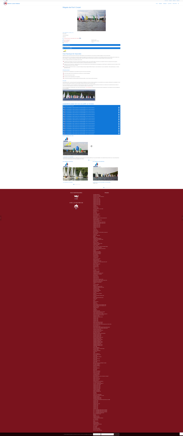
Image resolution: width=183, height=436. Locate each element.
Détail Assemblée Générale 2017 (98, 337)
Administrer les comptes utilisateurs (98, 196)
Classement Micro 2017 (96, 227)
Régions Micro (95, 237)
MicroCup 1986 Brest (96, 347)
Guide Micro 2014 (96, 255)
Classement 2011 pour (71, 133)
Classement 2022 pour (71, 114)
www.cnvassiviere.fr (89, 87)
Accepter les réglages (97, 434)
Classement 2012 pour (71, 132)
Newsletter (170, 0)
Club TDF (94, 228)
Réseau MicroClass (96, 259)
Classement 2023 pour (71, 112)
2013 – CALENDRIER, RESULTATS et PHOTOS (100, 410)
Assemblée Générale (96, 396)
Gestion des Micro (96, 380)
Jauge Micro (95, 234)
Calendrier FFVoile (96, 197)
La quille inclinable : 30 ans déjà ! (98, 208)
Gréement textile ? (96, 349)
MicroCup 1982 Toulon (96, 358)
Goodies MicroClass (96, 288)
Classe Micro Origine (96, 244)
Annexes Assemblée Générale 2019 (98, 295)
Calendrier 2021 (95, 402)
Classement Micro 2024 (96, 386)
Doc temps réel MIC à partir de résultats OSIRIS (100, 246)
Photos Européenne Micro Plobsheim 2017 (99, 305)
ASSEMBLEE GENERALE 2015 (97, 341)
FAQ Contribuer (95, 233)
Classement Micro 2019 (96, 202)
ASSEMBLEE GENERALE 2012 (97, 345)
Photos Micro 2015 (96, 249)
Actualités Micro (95, 240)
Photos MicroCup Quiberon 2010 (98, 279)
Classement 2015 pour (71, 126)
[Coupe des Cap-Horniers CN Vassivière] (0, 218)
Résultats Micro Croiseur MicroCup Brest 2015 (100, 280)
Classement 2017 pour (71, 123)
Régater (94, 236)
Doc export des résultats (97, 253)
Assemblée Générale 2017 (97, 336)
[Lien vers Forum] (7, 0)
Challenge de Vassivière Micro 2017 (98, 287)
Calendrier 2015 (95, 408)
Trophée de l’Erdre (96, 291)
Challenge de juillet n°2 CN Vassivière (71, 182)
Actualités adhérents (96, 194)
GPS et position (95, 254)
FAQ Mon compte (96, 207)
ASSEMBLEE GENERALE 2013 (97, 344)
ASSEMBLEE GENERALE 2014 (97, 342)
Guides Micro (95, 298)
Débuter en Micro (96, 231)
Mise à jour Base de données (97, 430)
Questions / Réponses (96, 235)
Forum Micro (166, 0)
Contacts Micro (95, 230)
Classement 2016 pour (71, 125)
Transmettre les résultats (97, 290)
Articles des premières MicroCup (98, 330)
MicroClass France (96, 210)
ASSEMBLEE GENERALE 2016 (97, 339)
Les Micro (94, 299)
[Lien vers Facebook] (4, 0)
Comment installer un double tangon (98, 348)
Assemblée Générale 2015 (97, 340)
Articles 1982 (95, 357)
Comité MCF (95, 229)
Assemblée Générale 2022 (97, 397)
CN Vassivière (68, 48)
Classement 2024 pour (71, 111)
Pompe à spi (95, 351)
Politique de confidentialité (97, 394)
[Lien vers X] (5, 0)
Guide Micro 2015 (95, 256)
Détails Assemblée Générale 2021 (98, 297)
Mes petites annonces (96, 332)
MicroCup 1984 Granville (97, 354)
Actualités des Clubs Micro (97, 260)
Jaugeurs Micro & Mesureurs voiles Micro (99, 248)
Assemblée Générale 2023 (97, 398)
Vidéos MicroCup (95, 307)
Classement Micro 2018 (96, 201)
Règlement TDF (95, 285)
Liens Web (94, 292)
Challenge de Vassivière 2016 (97, 243)
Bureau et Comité (96, 242)
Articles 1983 (95, 355)
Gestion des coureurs (96, 379)
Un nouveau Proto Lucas (97, 382)
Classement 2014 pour (71, 128)
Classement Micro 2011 (96, 198)
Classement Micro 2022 (96, 204)
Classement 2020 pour (71, 118)
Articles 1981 (95, 359)
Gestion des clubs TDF (96, 378)
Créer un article (95, 245)
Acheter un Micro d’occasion (97, 293)
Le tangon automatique (96, 350)
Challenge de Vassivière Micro (97, 286)
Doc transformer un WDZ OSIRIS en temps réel (100, 232)
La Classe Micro (95, 257)
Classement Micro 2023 (96, 385)
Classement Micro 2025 (96, 387)
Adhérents (178, 0)
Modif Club (95, 302)
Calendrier (94, 296)
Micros (94, 300)
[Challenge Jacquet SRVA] (182, 218)
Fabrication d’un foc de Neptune (98, 381)
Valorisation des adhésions (97, 238)
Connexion (94, 205)
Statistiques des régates (97, 251)
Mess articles (95, 209)
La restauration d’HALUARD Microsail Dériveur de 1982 (101, 399)
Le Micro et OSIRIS (96, 284)
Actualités (94, 308)
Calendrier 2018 (95, 405)
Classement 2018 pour (71, 121)
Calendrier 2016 (95, 407)
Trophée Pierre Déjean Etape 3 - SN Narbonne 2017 (103, 182)
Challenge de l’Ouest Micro (97, 282)
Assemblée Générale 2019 (97, 334)
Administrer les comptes (97, 195)
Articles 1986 (95, 346)
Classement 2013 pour (71, 130)
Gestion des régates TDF (97, 391)
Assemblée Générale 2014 (97, 343)
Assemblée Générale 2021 (97, 329)
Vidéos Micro (95, 309)
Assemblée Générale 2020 (97, 331)
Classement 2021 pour (71, 116)
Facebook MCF (95, 206)
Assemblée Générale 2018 (97, 335)
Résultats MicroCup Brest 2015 (97, 281)
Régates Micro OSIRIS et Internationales (99, 333)
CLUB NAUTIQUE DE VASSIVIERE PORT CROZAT (71, 38)
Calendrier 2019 (95, 404)
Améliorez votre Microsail (97, 384)
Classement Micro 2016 (96, 200)
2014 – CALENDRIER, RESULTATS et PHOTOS (100, 409)
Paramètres (116, 434)
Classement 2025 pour (71, 109)
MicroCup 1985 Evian (96, 353)
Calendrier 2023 (95, 400)
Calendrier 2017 (95, 406)
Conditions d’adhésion (96, 389)
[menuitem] (166, 0)
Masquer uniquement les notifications (107, 434)
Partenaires (174, 0)
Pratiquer (94, 250)
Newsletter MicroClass (96, 310)
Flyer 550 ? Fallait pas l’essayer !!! (98, 383)
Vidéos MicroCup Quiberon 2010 (98, 239)
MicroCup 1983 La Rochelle (97, 356)
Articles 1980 (95, 361)
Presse (94, 352)
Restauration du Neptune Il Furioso (98, 395)
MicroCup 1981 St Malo (96, 360)
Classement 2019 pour (71, 119)
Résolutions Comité (96, 306)
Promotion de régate (96, 289)
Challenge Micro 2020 (96, 403)
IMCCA (94, 283)
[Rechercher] (178, 3)
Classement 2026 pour (71, 107)
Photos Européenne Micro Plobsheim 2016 (99, 304)
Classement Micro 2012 (96, 199)
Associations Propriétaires (97, 252)
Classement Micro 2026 (96, 388)
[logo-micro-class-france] (12, 3)
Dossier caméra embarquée (97, 247)
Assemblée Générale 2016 (97, 338)
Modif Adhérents (95, 301)
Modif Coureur (95, 303)
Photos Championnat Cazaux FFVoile (99, 311)
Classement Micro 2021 (96, 203)
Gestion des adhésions (96, 390)
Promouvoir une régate (96, 258)
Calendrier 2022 (95, 401)
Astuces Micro (95, 241)
